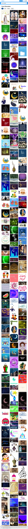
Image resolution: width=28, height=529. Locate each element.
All (2, 8)
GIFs (5, 8)
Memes (12, 8)
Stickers (9, 8)
